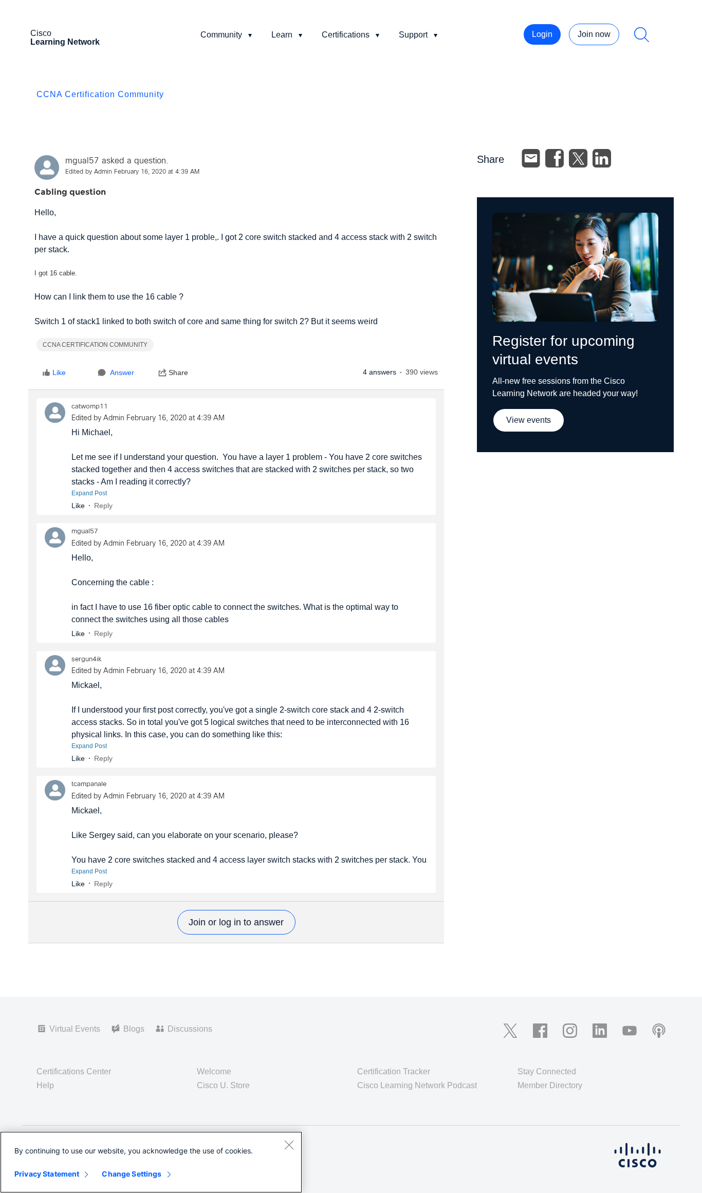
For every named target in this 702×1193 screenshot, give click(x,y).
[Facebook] (554, 158)
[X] (578, 158)
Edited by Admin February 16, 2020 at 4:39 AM (132, 172)
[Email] (531, 158)
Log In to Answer (236, 922)
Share (178, 372)
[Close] (289, 1145)
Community (221, 34)
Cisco (65, 37)
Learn (281, 34)
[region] (151, 1162)
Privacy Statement (46, 1173)
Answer (122, 372)
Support (413, 34)
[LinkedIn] (602, 158)
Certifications (346, 34)
